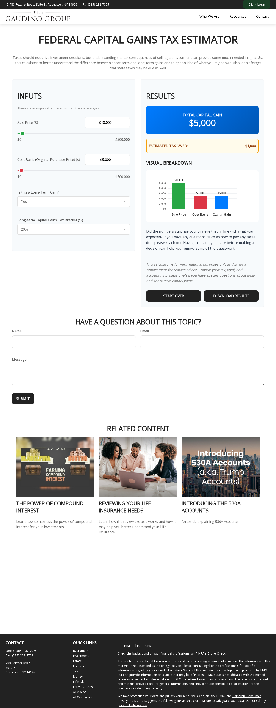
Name (17, 331)
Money (78, 676)
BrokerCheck (216, 653)
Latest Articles (83, 687)
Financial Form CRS (137, 645)
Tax (75, 671)
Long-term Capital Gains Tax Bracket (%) (50, 220)
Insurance (79, 666)
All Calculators (83, 697)
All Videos (79, 692)
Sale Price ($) (27, 122)
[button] (209, 16)
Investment (81, 656)
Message (19, 359)
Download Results (231, 296)
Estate (77, 661)
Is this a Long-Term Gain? (38, 192)
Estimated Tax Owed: (168, 145)
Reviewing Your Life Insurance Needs (125, 507)
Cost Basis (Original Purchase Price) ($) (48, 159)
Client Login (257, 4)
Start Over (173, 296)
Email (144, 331)
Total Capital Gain (202, 115)
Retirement (80, 650)
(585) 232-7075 (98, 4)
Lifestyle (79, 682)
